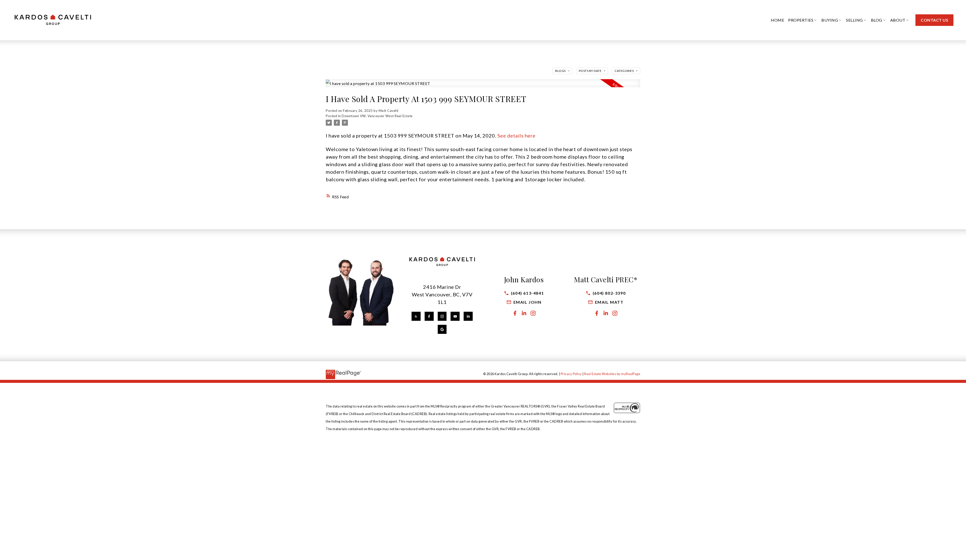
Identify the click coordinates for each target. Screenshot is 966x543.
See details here (516, 135)
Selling (854, 20)
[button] (934, 20)
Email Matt (609, 302)
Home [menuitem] (777, 20)
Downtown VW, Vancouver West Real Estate (377, 116)
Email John (527, 302)
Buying (829, 20)
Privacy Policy (571, 374)
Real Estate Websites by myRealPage (612, 374)
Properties (800, 20)
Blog (876, 20)
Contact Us (934, 20)
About (898, 20)
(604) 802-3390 (609, 293)
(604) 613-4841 (527, 293)
